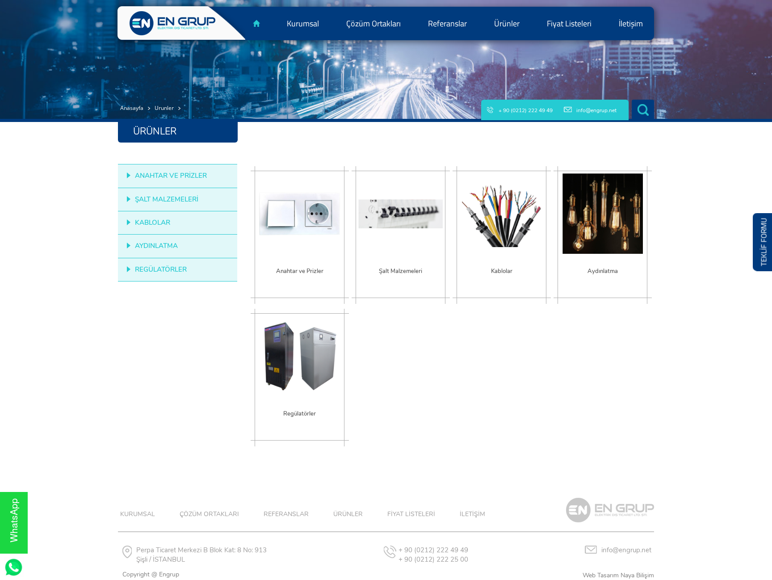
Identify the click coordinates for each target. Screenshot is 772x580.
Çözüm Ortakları (373, 23)
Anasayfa (131, 108)
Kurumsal (303, 23)
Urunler (164, 108)
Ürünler (507, 23)
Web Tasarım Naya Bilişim (618, 575)
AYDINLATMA (156, 245)
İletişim (631, 23)
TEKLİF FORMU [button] (763, 242)
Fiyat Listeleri (569, 23)
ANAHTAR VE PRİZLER (171, 175)
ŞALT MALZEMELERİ (166, 199)
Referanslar (447, 23)
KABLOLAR (152, 222)
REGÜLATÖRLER (161, 269)
